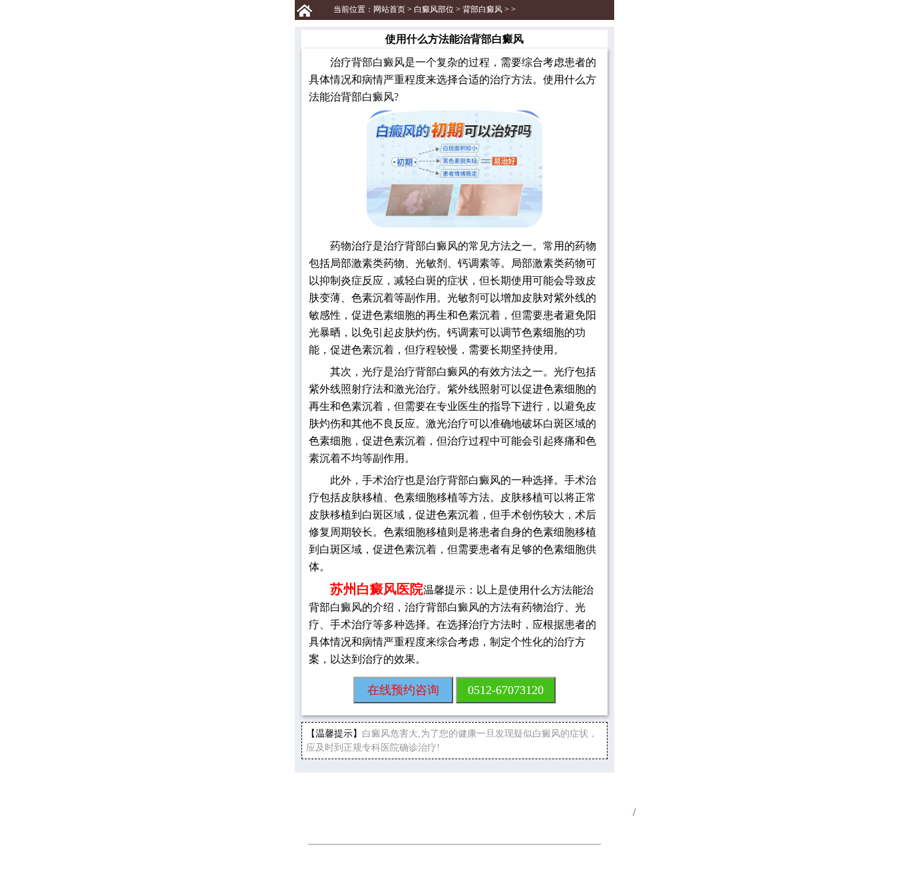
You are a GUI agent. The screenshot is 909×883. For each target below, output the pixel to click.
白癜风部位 (434, 9)
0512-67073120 (506, 690)
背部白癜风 (482, 9)
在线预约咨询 (403, 690)
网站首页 (389, 9)
